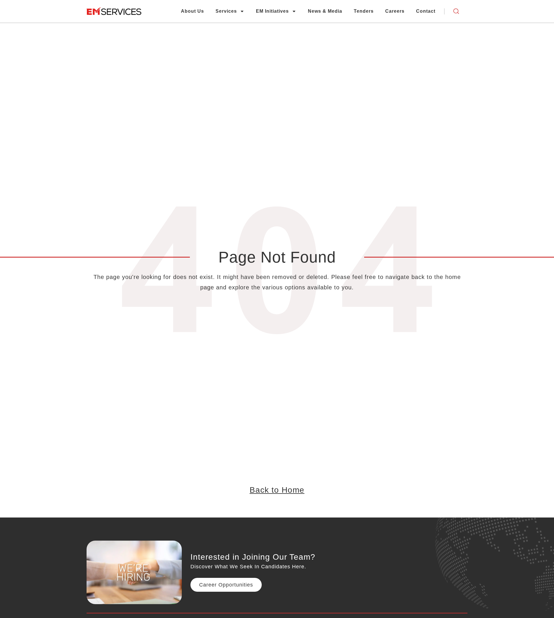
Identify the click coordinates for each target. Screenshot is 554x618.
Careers (395, 11)
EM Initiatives (272, 11)
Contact (425, 11)
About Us (192, 11)
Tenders (364, 11)
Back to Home (277, 489)
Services (226, 11)
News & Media (325, 11)
